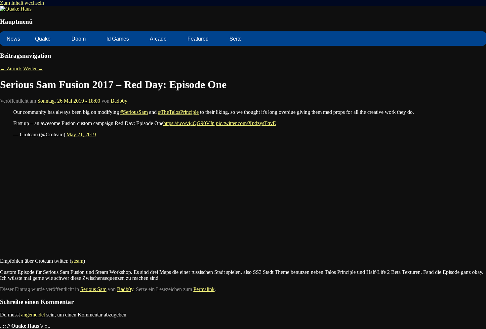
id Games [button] (117, 39)
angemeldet (33, 314)
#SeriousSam (134, 112)
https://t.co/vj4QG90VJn (189, 123)
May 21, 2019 (81, 134)
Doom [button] (78, 39)
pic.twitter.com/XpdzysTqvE (246, 123)
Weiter (33, 68)
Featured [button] (198, 39)
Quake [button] (43, 39)
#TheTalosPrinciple (178, 112)
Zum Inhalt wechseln (22, 3)
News (13, 39)
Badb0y (119, 101)
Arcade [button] (158, 39)
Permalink (204, 289)
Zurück (11, 68)
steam (77, 261)
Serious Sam (93, 289)
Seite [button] (235, 39)
